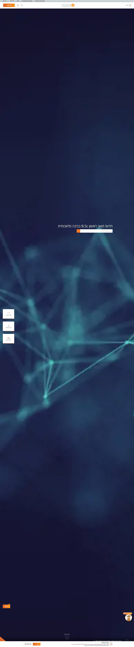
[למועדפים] (17, 5)
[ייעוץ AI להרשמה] (128, 617)
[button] (128, 5)
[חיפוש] (22, 5)
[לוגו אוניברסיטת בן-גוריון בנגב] (68, 5)
